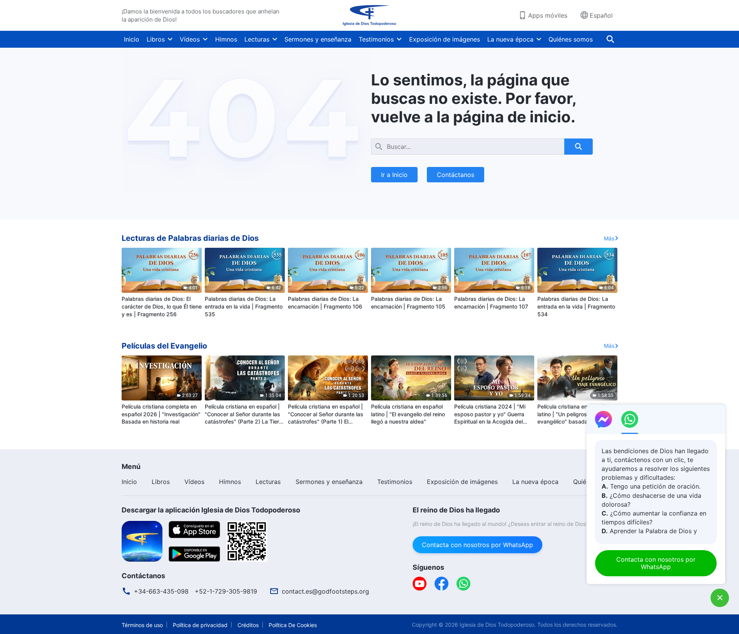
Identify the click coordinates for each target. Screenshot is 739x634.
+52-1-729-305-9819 (226, 591)
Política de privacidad (200, 625)
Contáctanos (455, 175)
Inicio (131, 39)
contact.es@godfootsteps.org (325, 591)
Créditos (248, 625)
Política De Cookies (293, 625)
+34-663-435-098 (161, 591)
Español (601, 15)
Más (609, 238)
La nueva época (510, 39)
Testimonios (376, 39)
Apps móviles (547, 15)
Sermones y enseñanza (317, 39)
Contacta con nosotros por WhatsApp (477, 545)
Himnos (226, 39)
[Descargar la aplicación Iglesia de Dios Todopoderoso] (142, 540)
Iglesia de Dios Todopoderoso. (498, 624)
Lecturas (256, 39)
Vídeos (190, 39)
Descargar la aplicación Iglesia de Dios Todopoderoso (211, 510)
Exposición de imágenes (444, 39)
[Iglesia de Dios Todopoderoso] (369, 15)
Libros (156, 39)
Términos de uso (142, 625)
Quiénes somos (570, 39)
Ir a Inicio (394, 175)
